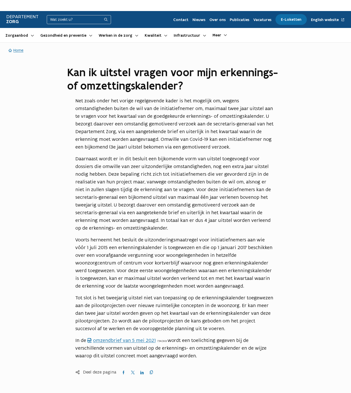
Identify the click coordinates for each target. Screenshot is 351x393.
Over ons (217, 19)
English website (325, 20)
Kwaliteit (153, 35)
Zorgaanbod (16, 35)
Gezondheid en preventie (63, 35)
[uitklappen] (32, 35)
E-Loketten (291, 19)
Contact (180, 19)
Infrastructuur (187, 35)
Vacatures (262, 19)
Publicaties (239, 19)
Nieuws (198, 19)
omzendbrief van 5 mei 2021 (121, 340)
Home (18, 50)
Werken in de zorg (115, 35)
